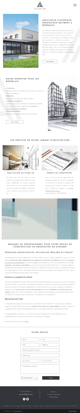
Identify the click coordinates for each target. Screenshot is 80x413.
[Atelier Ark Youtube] (27, 399)
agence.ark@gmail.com (26, 394)
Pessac (11, 405)
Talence (30, 405)
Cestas (47, 405)
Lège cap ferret (65, 405)
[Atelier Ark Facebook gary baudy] (24, 399)
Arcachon (23, 405)
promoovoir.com (18, 411)
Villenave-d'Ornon (54, 405)
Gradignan (36, 405)
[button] (75, 5)
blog (27, 321)
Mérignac (17, 405)
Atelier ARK (73, 405)
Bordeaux (5, 405)
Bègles (42, 405)
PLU (14, 270)
